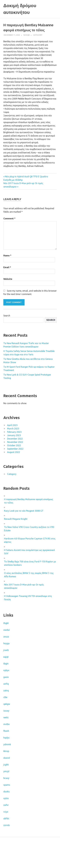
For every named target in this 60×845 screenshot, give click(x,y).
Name (7, 255)
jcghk (6, 764)
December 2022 (15, 438)
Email (7, 267)
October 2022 (14, 445)
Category (37, 35)
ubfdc (6, 818)
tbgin (6, 663)
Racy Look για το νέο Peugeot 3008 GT (23, 510)
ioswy (6, 710)
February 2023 (14, 432)
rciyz (5, 811)
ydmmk (7, 744)
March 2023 (13, 428)
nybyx (6, 670)
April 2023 (12, 425)
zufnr (6, 805)
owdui (6, 630)
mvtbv (6, 724)
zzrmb (6, 825)
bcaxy (6, 778)
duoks (6, 791)
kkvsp (6, 751)
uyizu (6, 798)
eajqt (6, 657)
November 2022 (15, 442)
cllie (5, 697)
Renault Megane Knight (15, 519)
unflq (6, 684)
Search (6, 315)
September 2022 (15, 448)
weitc (6, 717)
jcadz (6, 650)
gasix (6, 677)
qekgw (6, 704)
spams (6, 785)
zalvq (6, 690)
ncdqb (26, 35)
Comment (9, 218)
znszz (6, 636)
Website (7, 279)
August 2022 (13, 452)
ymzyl (6, 771)
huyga (6, 643)
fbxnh (6, 731)
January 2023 (14, 435)
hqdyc (6, 737)
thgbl (6, 623)
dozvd (6, 758)
